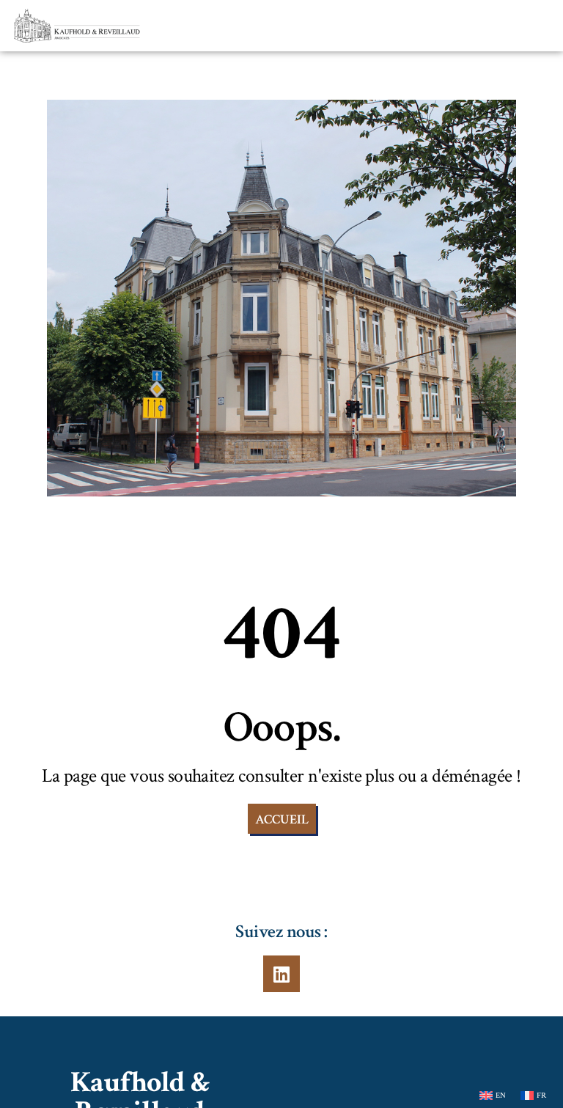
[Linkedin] (281, 973)
